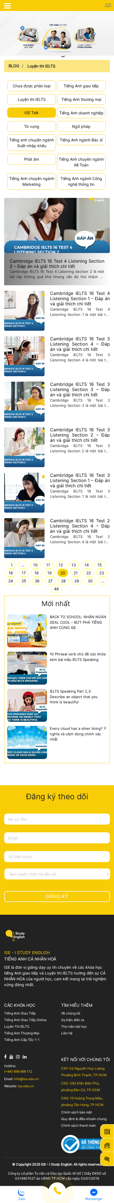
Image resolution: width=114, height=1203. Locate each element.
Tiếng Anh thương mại (81, 99)
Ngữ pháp (81, 126)
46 (56, 588)
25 (24, 580)
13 (73, 565)
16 (11, 572)
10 (35, 565)
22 (88, 572)
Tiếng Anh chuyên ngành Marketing (31, 181)
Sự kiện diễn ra (72, 1020)
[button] (21, 1195)
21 (76, 572)
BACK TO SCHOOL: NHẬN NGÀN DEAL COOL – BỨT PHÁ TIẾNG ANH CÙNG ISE (78, 622)
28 (63, 580)
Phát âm (31, 159)
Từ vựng (31, 126)
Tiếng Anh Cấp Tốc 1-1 (22, 1040)
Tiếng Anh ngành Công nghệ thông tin (81, 181)
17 (24, 572)
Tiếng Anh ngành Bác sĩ (81, 140)
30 (90, 580)
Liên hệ (66, 1033)
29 (76, 580)
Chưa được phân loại (31, 86)
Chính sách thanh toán (78, 1125)
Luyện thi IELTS (41, 66)
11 (48, 565)
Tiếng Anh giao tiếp (81, 86)
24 (10, 580)
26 (37, 580)
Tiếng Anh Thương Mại (21, 1033)
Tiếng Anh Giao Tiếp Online (25, 1020)
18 (36, 572)
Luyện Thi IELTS (16, 1026)
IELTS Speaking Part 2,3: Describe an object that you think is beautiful (74, 696)
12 (61, 565)
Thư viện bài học (74, 1026)
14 (86, 565)
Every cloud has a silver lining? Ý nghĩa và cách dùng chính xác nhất (78, 733)
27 (50, 580)
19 (49, 572)
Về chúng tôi (70, 1013)
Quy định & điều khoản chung (84, 1119)
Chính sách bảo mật (76, 1112)
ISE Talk (31, 112)
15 (99, 565)
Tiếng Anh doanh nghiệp (81, 113)
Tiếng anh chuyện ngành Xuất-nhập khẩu (31, 143)
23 (101, 572)
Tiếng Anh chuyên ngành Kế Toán (81, 162)
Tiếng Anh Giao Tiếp (20, 1013)
